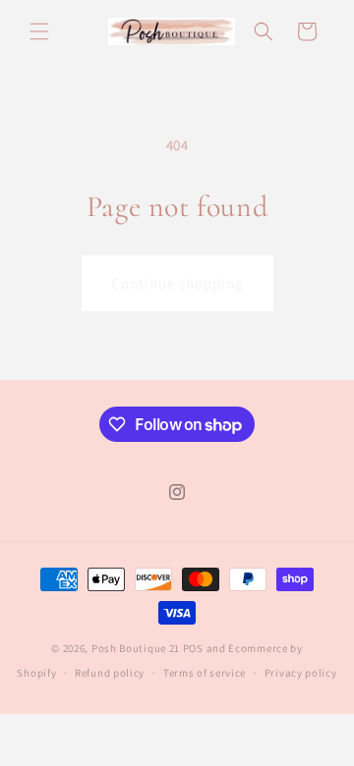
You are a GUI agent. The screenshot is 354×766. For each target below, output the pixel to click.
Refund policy (110, 673)
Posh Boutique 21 (135, 648)
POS (193, 648)
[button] (39, 31)
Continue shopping (177, 283)
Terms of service (204, 673)
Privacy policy (301, 673)
